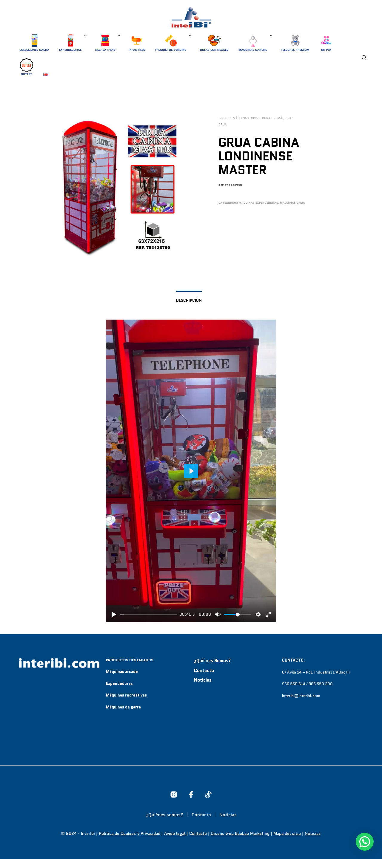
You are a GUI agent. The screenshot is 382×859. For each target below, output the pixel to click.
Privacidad (150, 833)
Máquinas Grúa (292, 202)
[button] (365, 842)
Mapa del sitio (287, 833)
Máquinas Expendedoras (252, 118)
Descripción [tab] (189, 300)
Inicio (222, 118)
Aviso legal (174, 833)
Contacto (204, 670)
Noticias (203, 680)
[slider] (148, 614)
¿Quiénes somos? (212, 660)
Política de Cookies (117, 833)
